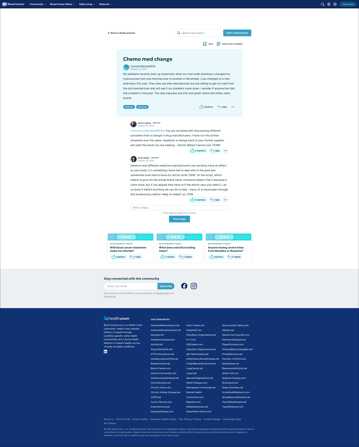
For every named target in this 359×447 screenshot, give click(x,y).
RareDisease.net (230, 363)
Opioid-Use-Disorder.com (235, 334)
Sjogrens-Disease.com (234, 378)
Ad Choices (110, 423)
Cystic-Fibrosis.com (161, 402)
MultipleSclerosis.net (197, 406)
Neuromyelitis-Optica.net (235, 325)
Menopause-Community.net (201, 387)
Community (36, 4)
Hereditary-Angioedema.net (201, 334)
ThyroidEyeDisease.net (234, 402)
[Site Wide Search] (323, 4)
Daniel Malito (143, 157)
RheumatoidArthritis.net (234, 368)
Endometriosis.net (160, 406)
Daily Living (85, 4)
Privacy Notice (163, 293)
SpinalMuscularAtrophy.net (236, 397)
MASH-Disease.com (196, 382)
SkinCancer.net (230, 382)
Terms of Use (110, 296)
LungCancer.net (194, 368)
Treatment (129, 107)
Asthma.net (157, 344)
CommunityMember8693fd (142, 66)
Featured (104, 4)
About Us (109, 419)
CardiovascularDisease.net (165, 378)
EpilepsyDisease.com (162, 411)
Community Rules (232, 419)
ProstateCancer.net (232, 354)
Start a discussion (237, 32)
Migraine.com (193, 402)
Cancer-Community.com (163, 373)
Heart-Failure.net (195, 325)
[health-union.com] (116, 319)
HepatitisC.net (194, 330)
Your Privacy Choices (190, 419)
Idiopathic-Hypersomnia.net (201, 349)
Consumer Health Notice (163, 419)
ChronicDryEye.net (161, 382)
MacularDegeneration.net (199, 378)
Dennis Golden (144, 123)
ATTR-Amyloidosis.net (162, 354)
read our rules (175, 213)
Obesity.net (228, 330)
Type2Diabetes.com (232, 406)
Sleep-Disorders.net (232, 387)
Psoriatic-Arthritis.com (234, 358)
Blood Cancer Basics (61, 4)
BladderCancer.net (160, 363)
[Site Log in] (335, 4)
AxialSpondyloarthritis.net (164, 358)
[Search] (179, 33)
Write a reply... (141, 207)
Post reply (179, 218)
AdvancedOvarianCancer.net (166, 330)
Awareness (142, 107)
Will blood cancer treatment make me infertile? (128, 249)
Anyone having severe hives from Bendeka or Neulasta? (226, 249)
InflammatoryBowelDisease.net (202, 358)
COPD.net (156, 397)
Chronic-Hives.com (161, 387)
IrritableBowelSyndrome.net (201, 363)
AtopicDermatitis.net (161, 349)
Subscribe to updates (232, 44)
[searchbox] (202, 33)
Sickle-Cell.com (230, 373)
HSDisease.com (194, 344)
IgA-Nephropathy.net (197, 354)
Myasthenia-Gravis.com (198, 411)
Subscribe (166, 286)
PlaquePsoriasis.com (233, 344)
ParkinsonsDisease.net (234, 339)
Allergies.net (157, 334)
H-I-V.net (191, 339)
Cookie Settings (211, 419)
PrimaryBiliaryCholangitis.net (237, 349)
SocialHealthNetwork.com (236, 392)
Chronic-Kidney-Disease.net (165, 392)
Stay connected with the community (131, 278)
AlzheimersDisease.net (163, 339)
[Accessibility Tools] (329, 4)
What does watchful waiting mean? (177, 249)
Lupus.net (191, 373)
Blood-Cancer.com (161, 368)
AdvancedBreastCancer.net (165, 325)
